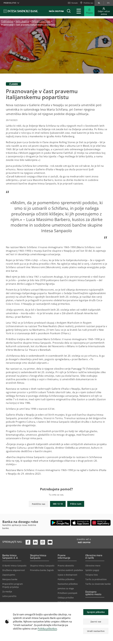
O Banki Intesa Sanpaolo (14, 565)
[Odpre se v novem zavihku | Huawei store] (101, 523)
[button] (109, 605)
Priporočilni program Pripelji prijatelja (12, 585)
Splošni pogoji (92, 570)
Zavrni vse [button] (95, 621)
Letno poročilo (9, 596)
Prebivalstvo (7, 21)
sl (99, 3)
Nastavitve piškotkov (68, 583)
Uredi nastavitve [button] (95, 631)
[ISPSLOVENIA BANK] (21, 11)
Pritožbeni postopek (67, 593)
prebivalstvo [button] (10, 3)
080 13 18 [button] (58, 503)
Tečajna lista (91, 574)
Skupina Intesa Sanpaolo (42, 565)
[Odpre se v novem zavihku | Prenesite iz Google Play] (60, 523)
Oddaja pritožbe (66, 597)
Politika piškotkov (47, 628)
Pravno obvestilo (66, 565)
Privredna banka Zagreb (42, 570)
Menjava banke (9, 579)
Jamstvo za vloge (66, 588)
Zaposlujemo (8, 574)
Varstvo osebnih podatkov (70, 570)
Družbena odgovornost (13, 570)
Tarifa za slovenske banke (98, 583)
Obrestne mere (92, 565)
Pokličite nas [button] (38, 504)
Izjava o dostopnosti (67, 574)
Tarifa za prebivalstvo (96, 579)
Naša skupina (22, 21)
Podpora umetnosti (40, 21)
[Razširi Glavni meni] (79, 11)
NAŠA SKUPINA (56, 11)
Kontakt (75, 3)
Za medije (7, 591)
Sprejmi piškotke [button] (96, 612)
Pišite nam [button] (75, 503)
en (108, 3)
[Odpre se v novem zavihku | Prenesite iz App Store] (81, 523)
